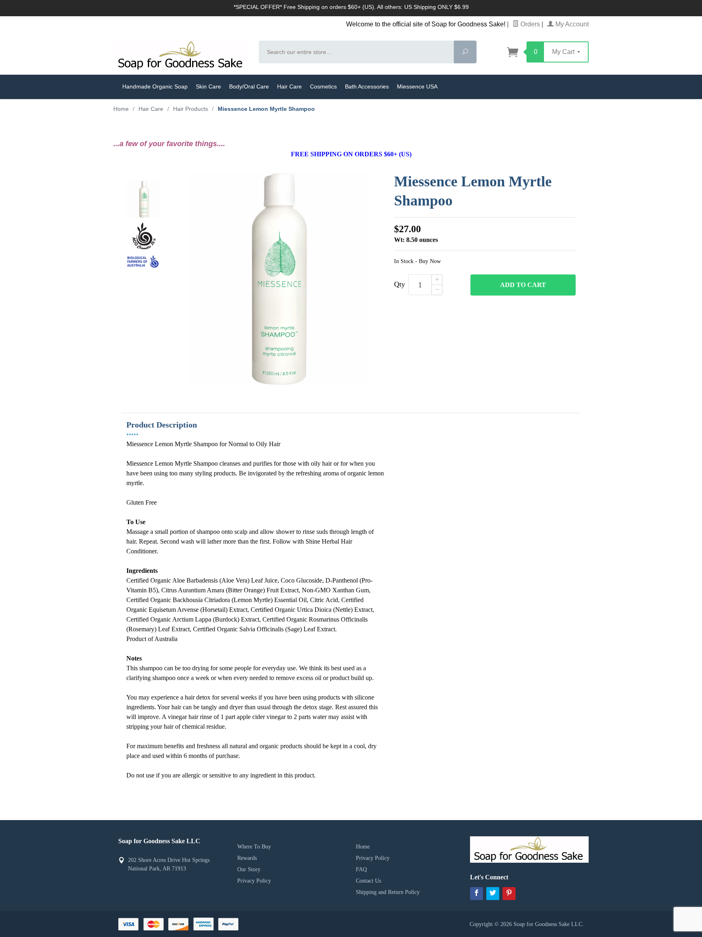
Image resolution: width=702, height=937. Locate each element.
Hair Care (289, 86)
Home (121, 109)
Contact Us (368, 881)
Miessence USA (417, 86)
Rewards (247, 858)
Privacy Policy (254, 881)
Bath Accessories (367, 86)
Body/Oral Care (249, 86)
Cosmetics (323, 86)
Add (523, 284)
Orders (529, 24)
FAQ (361, 869)
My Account (571, 24)
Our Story (248, 869)
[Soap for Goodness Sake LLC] (181, 56)
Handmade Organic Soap (155, 86)
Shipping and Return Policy (388, 892)
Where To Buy (254, 847)
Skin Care (208, 86)
